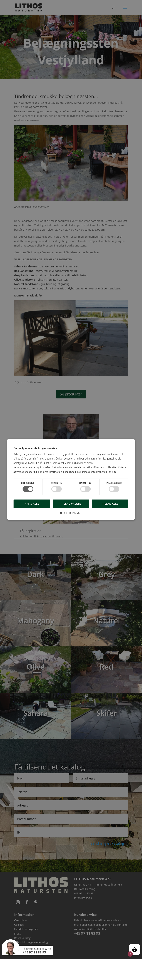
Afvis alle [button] (32, 504)
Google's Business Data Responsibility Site (93, 471)
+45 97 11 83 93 (34, 952)
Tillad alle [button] (110, 503)
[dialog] (71, 479)
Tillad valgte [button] (71, 503)
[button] (70, 514)
